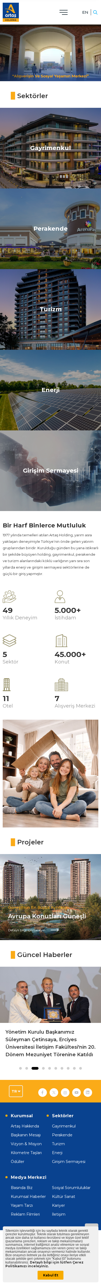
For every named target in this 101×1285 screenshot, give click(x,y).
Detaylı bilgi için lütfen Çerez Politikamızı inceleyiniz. (44, 1264)
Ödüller (17, 1161)
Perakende (62, 1135)
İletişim (58, 1214)
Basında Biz (22, 1187)
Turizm (58, 1143)
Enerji (57, 1152)
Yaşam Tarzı (22, 1205)
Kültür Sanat (63, 1196)
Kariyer (58, 1205)
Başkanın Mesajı (26, 1135)
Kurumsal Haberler (28, 1196)
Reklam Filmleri (25, 1214)
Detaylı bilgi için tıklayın (26, 930)
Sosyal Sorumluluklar (71, 1187)
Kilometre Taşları (26, 1152)
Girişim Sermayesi (68, 1161)
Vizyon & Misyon (26, 1143)
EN (85, 12)
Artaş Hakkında (25, 1126)
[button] (20, 1068)
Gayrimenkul (64, 1126)
